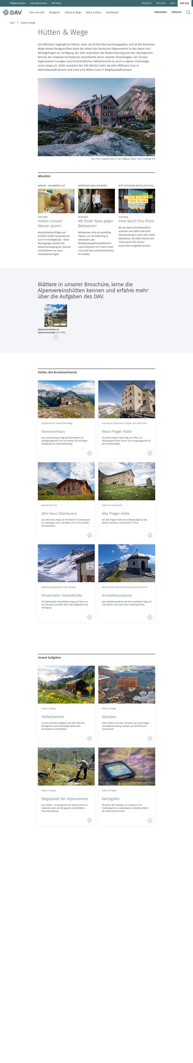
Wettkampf (112, 12)
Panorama (160, 12)
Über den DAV (36, 12)
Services (176, 12)
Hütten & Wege (73, 12)
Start (12, 23)
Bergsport (54, 12)
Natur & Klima (93, 12)
